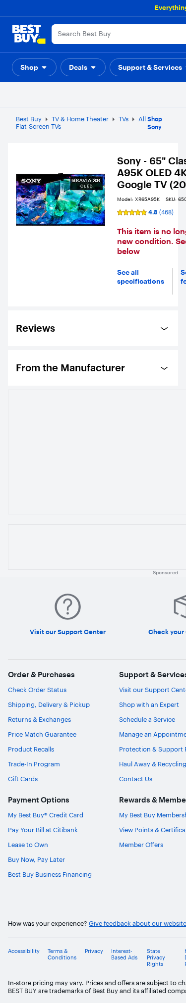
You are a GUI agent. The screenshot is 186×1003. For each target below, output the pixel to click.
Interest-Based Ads (124, 954)
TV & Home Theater (80, 119)
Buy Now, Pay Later (36, 859)
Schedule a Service (147, 719)
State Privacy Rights (156, 957)
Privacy (94, 951)
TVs (123, 119)
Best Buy (29, 119)
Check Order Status (37, 690)
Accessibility (24, 951)
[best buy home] (29, 34)
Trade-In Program (34, 764)
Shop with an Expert (149, 704)
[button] (34, 67)
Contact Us (135, 779)
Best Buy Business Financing (50, 874)
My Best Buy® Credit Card (45, 815)
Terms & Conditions (62, 954)
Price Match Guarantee (42, 734)
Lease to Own (28, 845)
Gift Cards (23, 779)
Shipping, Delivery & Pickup (49, 704)
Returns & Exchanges (39, 719)
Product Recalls (31, 749)
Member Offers (141, 845)
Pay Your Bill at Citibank (43, 830)
